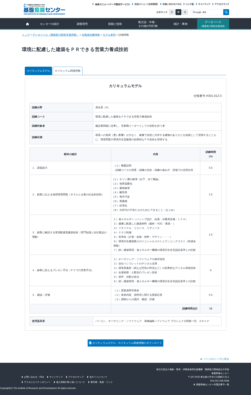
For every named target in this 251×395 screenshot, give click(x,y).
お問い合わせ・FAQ (172, 4)
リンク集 (190, 4)
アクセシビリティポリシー (37, 382)
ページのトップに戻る (216, 358)
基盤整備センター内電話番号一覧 (212, 384)
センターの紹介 (49, 23)
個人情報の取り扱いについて (70, 382)
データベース (213, 23)
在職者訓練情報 (91, 34)
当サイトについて (98, 377)
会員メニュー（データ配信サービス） (112, 4)
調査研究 (82, 23)
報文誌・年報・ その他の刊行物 (147, 23)
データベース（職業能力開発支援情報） (56, 34)
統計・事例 (180, 23)
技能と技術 (115, 23)
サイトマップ (204, 4)
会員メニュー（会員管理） (146, 4)
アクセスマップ (222, 4)
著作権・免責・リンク (102, 382)
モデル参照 (109, 34)
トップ (26, 34)
